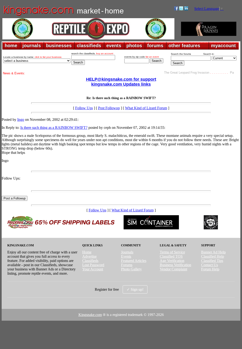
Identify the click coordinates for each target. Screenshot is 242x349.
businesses (59, 45)
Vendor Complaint (173, 269)
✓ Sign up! (135, 289)
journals (31, 45)
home (11, 45)
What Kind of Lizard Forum (146, 108)
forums (155, 45)
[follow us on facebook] (176, 9)
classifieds (89, 45)
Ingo (20, 120)
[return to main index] (38, 15)
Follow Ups (84, 108)
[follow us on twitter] (181, 9)
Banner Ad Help (213, 252)
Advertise (89, 256)
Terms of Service (172, 252)
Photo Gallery (131, 269)
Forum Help (210, 269)
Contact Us (209, 265)
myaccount (223, 45)
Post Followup (109, 108)
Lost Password (93, 265)
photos (134, 45)
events (113, 45)
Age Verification (172, 261)
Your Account (92, 269)
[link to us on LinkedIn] (186, 9)
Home (86, 252)
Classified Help (212, 256)
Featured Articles (133, 261)
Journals (127, 252)
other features (184, 45)
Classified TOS (171, 256)
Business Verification (175, 265)
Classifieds (90, 261)
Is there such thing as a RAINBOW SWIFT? (53, 128)
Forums (126, 265)
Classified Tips (212, 261)
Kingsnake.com (90, 315)
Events (126, 256)
